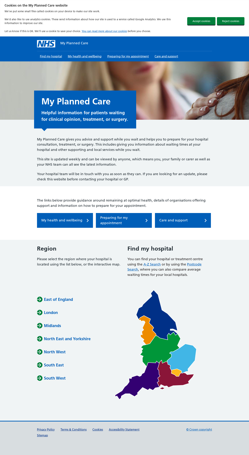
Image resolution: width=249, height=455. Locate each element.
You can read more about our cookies (104, 31)
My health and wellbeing (85, 56)
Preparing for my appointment (128, 56)
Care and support (166, 56)
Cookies (97, 429)
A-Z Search (152, 264)
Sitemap (42, 435)
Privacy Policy (46, 429)
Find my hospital (51, 56)
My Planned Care (74, 43)
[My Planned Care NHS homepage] (46, 43)
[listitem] (157, 315)
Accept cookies (201, 21)
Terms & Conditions (74, 429)
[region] (124, 18)
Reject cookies (230, 21)
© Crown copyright (199, 429)
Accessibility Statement (124, 429)
